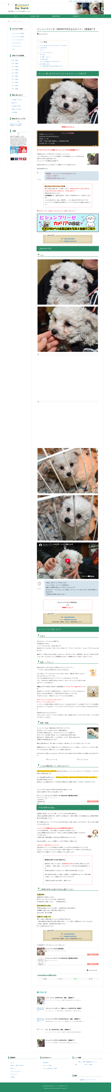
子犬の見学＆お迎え (44, 64)
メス (42, 50)
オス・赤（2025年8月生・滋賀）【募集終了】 (58, 1029)
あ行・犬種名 (15, 60)
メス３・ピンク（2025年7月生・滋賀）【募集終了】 (60, 997)
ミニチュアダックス (16, 43)
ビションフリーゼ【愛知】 (18, 33)
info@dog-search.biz (70, 241)
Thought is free (64, 1088)
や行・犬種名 (15, 82)
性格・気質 (43, 59)
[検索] (103, 1)
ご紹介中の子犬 (43, 47)
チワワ (13, 49)
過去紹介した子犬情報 (15, 125)
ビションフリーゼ (19, 21)
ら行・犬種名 (15, 85)
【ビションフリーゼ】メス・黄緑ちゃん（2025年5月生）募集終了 (64, 1008)
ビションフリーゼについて (46, 52)
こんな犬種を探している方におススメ (50, 61)
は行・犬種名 (15, 76)
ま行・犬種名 (15, 79)
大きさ (42, 54)
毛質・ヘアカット (45, 57)
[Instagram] (20, 159)
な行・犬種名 (15, 73)
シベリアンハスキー (16, 46)
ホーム (10, 21)
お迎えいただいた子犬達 (16, 124)
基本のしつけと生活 (16, 109)
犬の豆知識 (14, 112)
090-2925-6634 (69, 238)
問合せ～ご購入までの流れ (17, 1065)
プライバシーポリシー (16, 1071)
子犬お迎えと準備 (16, 106)
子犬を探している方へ (17, 99)
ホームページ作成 (47, 1065)
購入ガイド (14, 102)
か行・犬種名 (15, 63)
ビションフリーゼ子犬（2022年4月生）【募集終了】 (60, 1040)
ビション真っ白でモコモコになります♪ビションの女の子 (53, 45)
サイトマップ (14, 1074)
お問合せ (13, 1077)
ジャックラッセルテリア (17, 39)
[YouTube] (24, 159)
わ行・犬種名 (15, 88)
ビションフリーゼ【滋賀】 (18, 36)
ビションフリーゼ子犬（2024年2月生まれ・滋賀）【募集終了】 (63, 1019)
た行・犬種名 (15, 69)
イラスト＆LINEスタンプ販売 (50, 1068)
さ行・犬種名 (15, 66)
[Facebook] (16, 159)
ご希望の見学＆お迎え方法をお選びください (51, 66)
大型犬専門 (45, 1062)
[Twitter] (12, 159)
